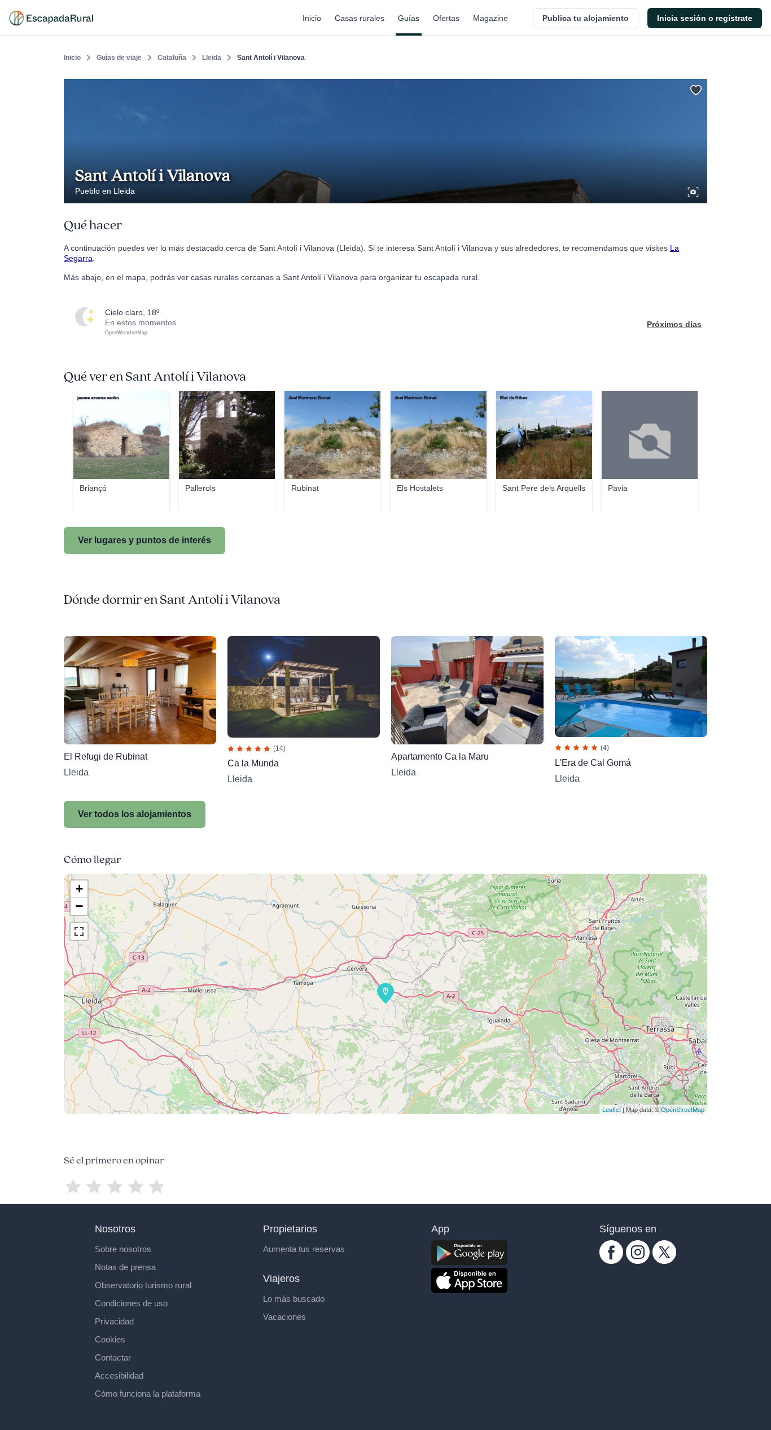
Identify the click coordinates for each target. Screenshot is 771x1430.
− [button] (79, 906)
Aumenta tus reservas (304, 1249)
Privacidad (114, 1321)
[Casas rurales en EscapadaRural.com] (51, 18)
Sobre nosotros (123, 1249)
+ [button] (79, 889)
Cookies (110, 1339)
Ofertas (446, 18)
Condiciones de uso (131, 1303)
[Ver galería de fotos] (694, 190)
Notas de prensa (125, 1267)
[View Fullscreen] (79, 931)
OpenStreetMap (682, 1109)
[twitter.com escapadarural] (664, 1261)
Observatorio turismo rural (143, 1285)
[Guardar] (694, 88)
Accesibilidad (119, 1375)
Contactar (113, 1357)
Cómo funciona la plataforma (147, 1393)
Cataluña (171, 58)
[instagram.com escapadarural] (638, 1261)
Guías (408, 18)
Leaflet (611, 1109)
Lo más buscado (294, 1298)
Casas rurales (359, 18)
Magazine (490, 18)
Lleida (211, 58)
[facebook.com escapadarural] (611, 1261)
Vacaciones (284, 1317)
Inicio (312, 18)
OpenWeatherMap (126, 332)
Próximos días (674, 324)
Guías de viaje (119, 58)
